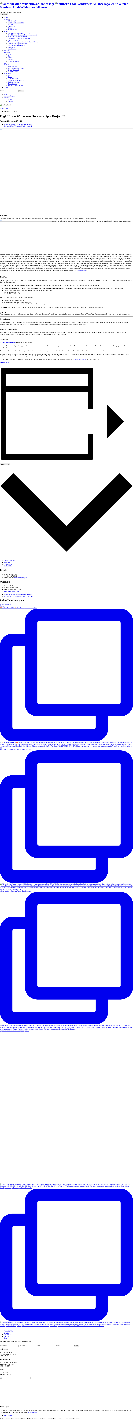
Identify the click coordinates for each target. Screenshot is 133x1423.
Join (9, 75)
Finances (10, 24)
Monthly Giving (13, 78)
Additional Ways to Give (15, 85)
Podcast (10, 59)
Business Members (13, 82)
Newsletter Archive (14, 61)
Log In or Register (9, 96)
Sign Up (6, 1333)
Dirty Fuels (11, 47)
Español (10, 101)
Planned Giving (12, 84)
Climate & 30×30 (13, 40)
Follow (2, 606)
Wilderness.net (81, 270)
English (6, 97)
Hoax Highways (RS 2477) (16, 45)
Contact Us (11, 26)
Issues (6, 31)
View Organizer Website (11, 591)
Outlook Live (8, 566)
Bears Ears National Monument (17, 37)
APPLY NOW (4, 362)
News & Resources (7, 51)
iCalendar (7, 562)
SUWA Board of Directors (16, 23)
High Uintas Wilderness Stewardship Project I (18, 124)
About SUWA (6, 18)
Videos (10, 57)
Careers (10, 28)
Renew (10, 77)
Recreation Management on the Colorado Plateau (23, 42)
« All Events (4, 108)
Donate (6, 87)
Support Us (7, 73)
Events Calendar (13, 71)
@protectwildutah (5, 604)
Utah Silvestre (12, 49)
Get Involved (6, 63)
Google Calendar (9, 561)
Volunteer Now (12, 66)
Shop (5, 94)
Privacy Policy (12, 30)
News (9, 54)
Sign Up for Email (13, 70)
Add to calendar (5, 464)
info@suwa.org (32, 1412)
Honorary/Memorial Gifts (15, 80)
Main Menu (4, 14)
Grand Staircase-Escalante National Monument (22, 35)
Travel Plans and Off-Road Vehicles (19, 38)
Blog (9, 56)
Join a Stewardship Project (16, 68)
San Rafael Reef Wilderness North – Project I (18, 126)
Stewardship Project (20, 577)
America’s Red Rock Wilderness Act (19, 33)
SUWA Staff (11, 21)
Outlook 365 (8, 564)
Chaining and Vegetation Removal (18, 43)
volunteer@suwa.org (79, 359)
